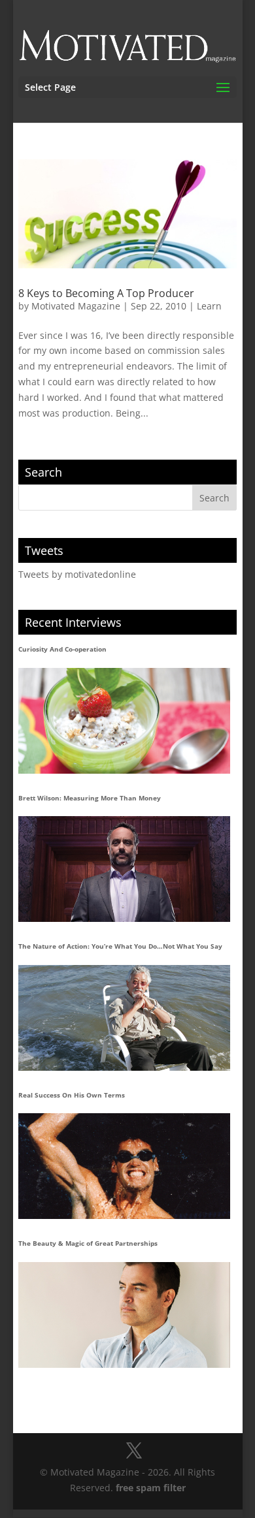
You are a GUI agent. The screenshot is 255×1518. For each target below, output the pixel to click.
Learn (209, 306)
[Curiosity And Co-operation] (124, 721)
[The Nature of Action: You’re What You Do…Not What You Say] (124, 1018)
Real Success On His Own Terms (71, 1094)
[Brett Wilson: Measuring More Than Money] (124, 869)
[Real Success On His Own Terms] (124, 1166)
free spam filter (151, 1487)
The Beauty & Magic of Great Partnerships (88, 1243)
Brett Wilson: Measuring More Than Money (89, 797)
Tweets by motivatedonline (77, 574)
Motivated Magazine (75, 306)
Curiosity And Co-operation (62, 649)
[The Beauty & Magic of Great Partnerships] (124, 1315)
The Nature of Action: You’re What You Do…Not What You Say (120, 946)
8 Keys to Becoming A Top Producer (106, 293)
